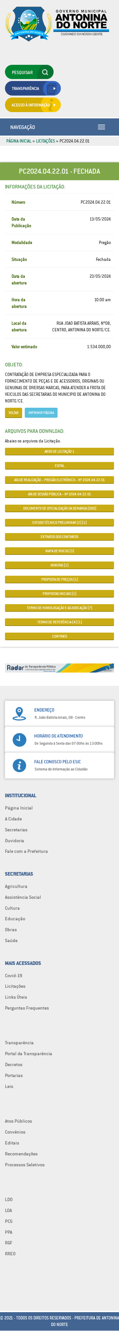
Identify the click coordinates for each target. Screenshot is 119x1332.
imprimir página (41, 412)
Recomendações (21, 1154)
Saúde (11, 940)
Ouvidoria (14, 841)
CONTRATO (59, 636)
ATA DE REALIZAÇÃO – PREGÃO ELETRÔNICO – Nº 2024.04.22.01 (59, 480)
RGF (8, 1243)
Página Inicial (18, 141)
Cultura (12, 908)
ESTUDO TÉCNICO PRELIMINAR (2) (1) (59, 522)
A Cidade (13, 819)
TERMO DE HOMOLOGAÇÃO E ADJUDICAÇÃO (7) (59, 607)
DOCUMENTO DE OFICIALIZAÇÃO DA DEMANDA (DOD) (59, 508)
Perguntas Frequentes (27, 1008)
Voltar (14, 412)
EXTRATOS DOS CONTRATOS (59, 536)
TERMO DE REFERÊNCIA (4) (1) (59, 622)
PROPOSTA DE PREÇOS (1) (59, 579)
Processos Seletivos (25, 1165)
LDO (9, 1199)
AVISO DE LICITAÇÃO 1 (59, 451)
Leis (9, 1086)
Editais (12, 1143)
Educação (15, 919)
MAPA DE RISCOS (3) (59, 551)
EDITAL (59, 465)
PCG (9, 1221)
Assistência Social (23, 897)
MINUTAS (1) (59, 565)
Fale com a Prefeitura (26, 851)
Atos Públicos (18, 1121)
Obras (11, 930)
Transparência (19, 1043)
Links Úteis (16, 997)
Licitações (45, 141)
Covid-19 (13, 975)
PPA (8, 1232)
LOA (8, 1210)
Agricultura (16, 886)
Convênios (15, 1132)
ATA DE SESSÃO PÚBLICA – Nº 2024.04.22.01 (59, 494)
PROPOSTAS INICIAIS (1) (59, 593)
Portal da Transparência (28, 1054)
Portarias (14, 1075)
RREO (10, 1254)
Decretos (13, 1064)
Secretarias (16, 830)
